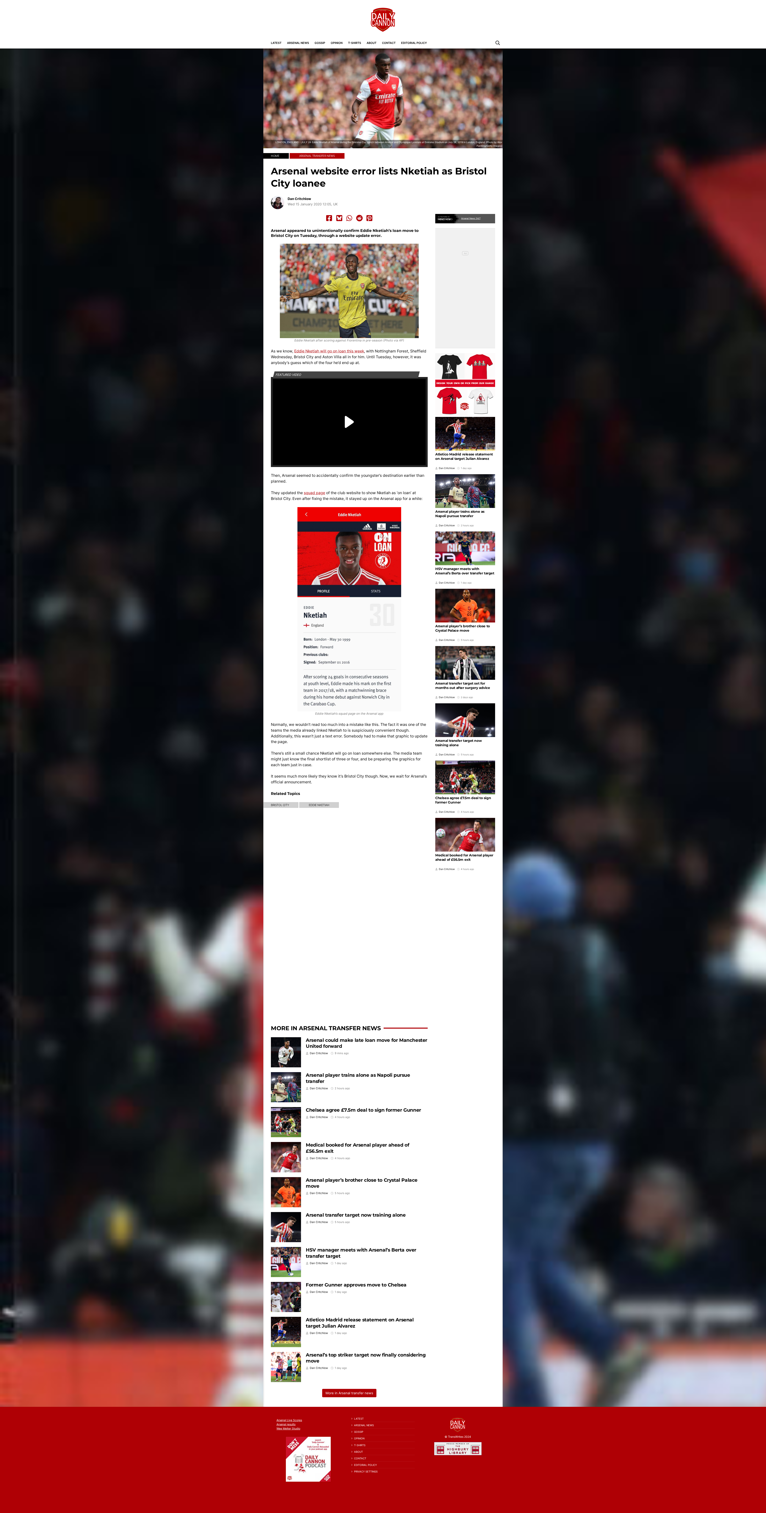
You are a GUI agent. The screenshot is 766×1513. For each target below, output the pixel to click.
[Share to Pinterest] (369, 218)
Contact (389, 43)
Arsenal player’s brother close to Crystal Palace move (462, 628)
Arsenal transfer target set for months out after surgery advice (462, 685)
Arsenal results (285, 1424)
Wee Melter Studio (288, 1428)
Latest (276, 43)
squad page (314, 492)
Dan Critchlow (299, 199)
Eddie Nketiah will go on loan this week (329, 351)
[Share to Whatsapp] (349, 218)
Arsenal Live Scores (289, 1420)
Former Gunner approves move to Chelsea (356, 1285)
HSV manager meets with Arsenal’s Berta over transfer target (464, 571)
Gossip (320, 43)
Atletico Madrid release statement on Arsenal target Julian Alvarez (464, 456)
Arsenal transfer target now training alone (356, 1215)
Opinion (337, 43)
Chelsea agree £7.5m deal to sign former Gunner (363, 1110)
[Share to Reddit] (359, 218)
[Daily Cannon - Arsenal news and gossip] (383, 20)
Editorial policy (414, 43)
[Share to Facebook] (329, 218)
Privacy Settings (366, 1471)
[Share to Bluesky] (339, 218)
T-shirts (354, 43)
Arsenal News (298, 43)
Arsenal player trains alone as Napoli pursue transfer (460, 514)
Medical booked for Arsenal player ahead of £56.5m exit (464, 857)
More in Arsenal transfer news (326, 1028)
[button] (498, 43)
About (371, 43)
